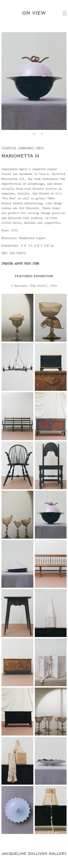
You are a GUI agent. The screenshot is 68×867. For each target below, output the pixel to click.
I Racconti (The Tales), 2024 (34, 286)
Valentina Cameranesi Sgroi (22, 148)
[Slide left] (26, 134)
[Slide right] (42, 134)
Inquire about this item (20, 264)
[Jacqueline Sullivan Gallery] (34, 854)
